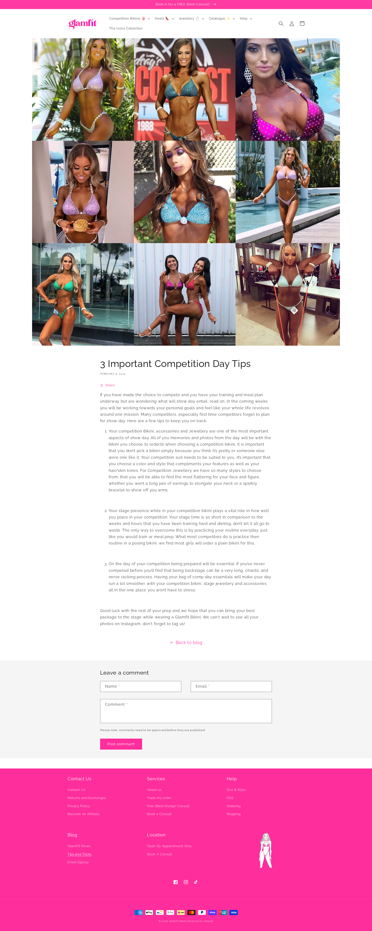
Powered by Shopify (200, 921)
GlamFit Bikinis (178, 921)
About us (154, 790)
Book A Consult (159, 854)
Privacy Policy (79, 806)
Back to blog (189, 642)
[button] (129, 19)
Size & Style (236, 790)
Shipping (234, 814)
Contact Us (76, 790)
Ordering (234, 806)
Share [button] (110, 385)
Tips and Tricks (79, 854)
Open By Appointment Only (169, 846)
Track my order (159, 798)
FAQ (230, 798)
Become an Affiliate (84, 814)
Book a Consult (159, 814)
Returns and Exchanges (87, 798)
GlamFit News (79, 846)
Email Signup (78, 862)
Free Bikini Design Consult (168, 806)
